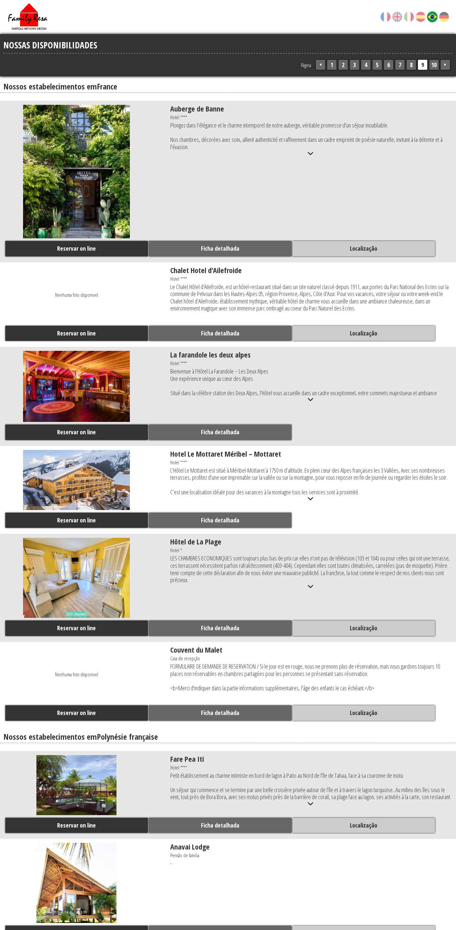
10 (434, 64)
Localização (372, 250)
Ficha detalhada (225, 250)
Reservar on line (76, 250)
